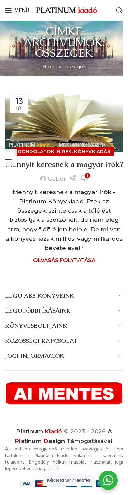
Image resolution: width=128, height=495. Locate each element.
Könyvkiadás (92, 151)
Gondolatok (36, 151)
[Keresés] (119, 10)
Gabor (57, 178)
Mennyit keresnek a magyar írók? (64, 164)
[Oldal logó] (66, 10)
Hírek (64, 151)
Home (49, 67)
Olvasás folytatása (64, 260)
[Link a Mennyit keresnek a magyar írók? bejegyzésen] (64, 121)
